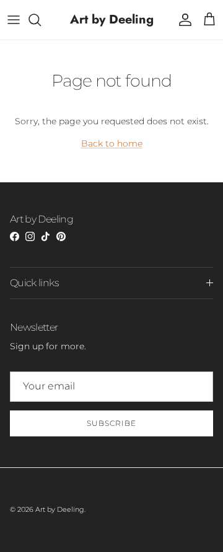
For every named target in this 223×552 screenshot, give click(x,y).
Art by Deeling (59, 509)
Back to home (111, 143)
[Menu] (13, 19)
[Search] (41, 19)
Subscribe (111, 423)
